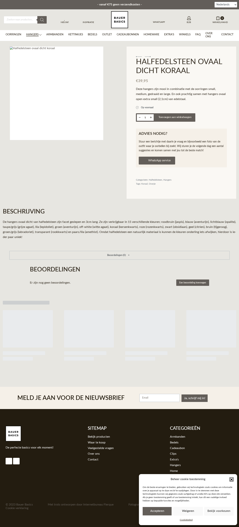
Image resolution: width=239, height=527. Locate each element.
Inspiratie (88, 22)
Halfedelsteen (155, 180)
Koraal (144, 184)
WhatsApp (159, 22)
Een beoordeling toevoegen (192, 283)
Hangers (167, 180)
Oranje (152, 184)
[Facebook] (16, 461)
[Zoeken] (42, 20)
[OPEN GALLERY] (56, 93)
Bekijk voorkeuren (218, 511)
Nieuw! (65, 22)
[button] (231, 479)
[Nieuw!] (65, 19)
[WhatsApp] (159, 18)
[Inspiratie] (88, 19)
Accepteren (157, 511)
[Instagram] (9, 461)
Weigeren (188, 511)
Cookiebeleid (186, 520)
